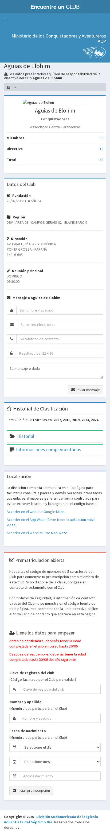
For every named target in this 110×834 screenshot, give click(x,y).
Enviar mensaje (87, 389)
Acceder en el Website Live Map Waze (37, 532)
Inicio (15, 87)
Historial (25, 436)
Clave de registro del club (31, 672)
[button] (5, 20)
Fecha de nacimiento (27, 730)
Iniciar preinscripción (33, 790)
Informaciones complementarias (48, 449)
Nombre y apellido (25, 701)
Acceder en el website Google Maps (36, 511)
